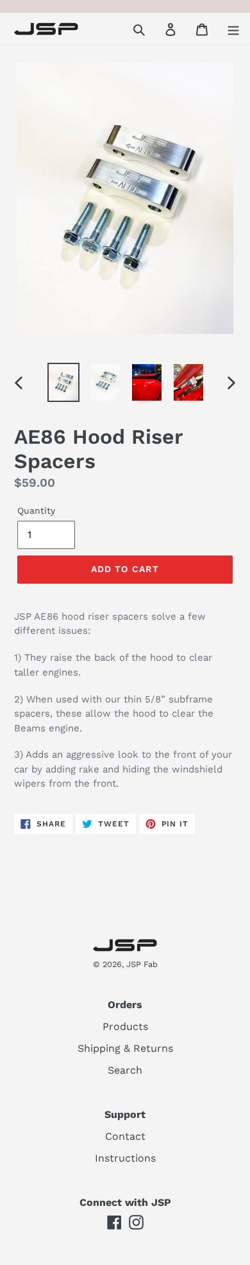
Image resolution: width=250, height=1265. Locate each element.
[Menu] (233, 28)
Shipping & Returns (125, 1048)
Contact (125, 1136)
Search (125, 1070)
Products (125, 1026)
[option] (64, 383)
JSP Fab (142, 964)
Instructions (125, 1158)
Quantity (36, 510)
